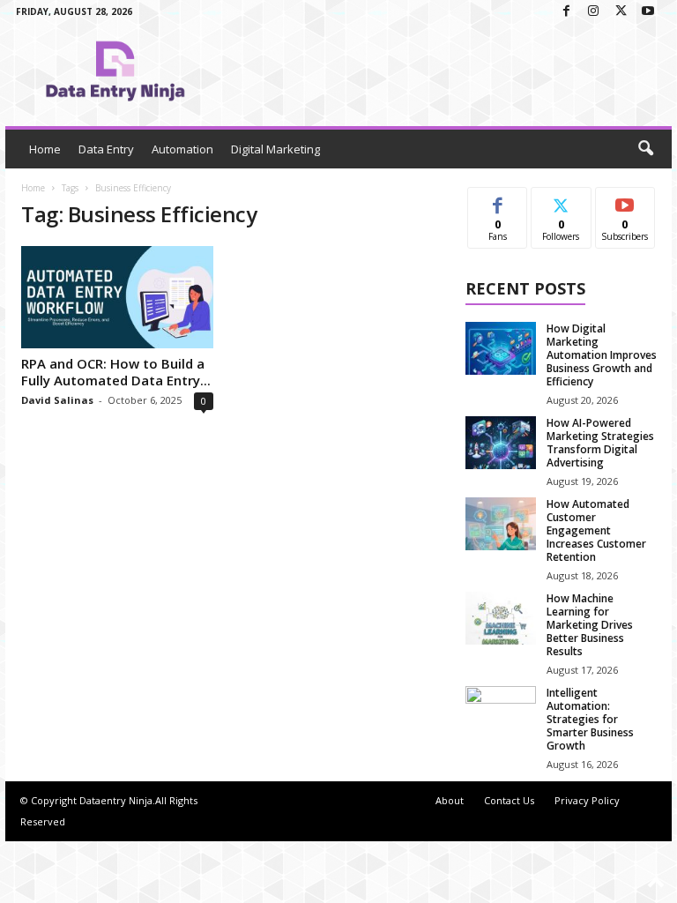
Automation (182, 149)
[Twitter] (620, 12)
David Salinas (57, 400)
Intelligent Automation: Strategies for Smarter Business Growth (590, 719)
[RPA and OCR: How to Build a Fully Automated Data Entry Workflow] (117, 297)
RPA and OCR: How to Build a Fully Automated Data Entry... (116, 371)
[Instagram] (593, 12)
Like (497, 200)
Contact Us (509, 800)
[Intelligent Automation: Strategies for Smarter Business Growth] (500, 712)
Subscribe (625, 200)
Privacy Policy (587, 800)
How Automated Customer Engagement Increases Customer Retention (596, 530)
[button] (645, 149)
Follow (561, 200)
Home (45, 149)
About (449, 800)
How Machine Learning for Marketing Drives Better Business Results (590, 625)
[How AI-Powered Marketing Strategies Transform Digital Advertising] (500, 442)
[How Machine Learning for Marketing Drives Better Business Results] (500, 618)
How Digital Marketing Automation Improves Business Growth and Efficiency (602, 355)
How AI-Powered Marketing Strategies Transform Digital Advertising (600, 442)
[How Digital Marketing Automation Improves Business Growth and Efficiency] (500, 348)
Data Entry (106, 149)
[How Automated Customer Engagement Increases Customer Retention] (500, 523)
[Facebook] (566, 12)
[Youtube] (647, 12)
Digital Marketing (275, 149)
